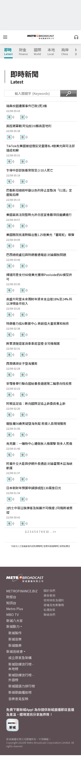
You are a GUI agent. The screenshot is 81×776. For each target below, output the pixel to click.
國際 (37, 52)
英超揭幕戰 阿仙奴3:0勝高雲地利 (28, 126)
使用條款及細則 (54, 600)
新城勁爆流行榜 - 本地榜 (21, 666)
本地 (51, 52)
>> (54, 531)
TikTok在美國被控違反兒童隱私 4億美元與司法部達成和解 (40, 148)
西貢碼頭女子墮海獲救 (21, 363)
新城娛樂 (15, 645)
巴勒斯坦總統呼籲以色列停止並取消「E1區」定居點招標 (39, 192)
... (50, 531)
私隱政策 (49, 610)
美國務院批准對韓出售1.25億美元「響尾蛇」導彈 (40, 234)
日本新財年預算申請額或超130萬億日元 (33, 488)
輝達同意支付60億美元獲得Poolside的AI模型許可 (39, 276)
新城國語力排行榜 (21, 685)
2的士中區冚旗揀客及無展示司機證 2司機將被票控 (39, 510)
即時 (8, 52)
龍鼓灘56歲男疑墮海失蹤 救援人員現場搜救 (36, 423)
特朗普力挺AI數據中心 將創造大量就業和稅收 (37, 323)
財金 (23, 52)
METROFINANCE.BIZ (22, 590)
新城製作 (15, 632)
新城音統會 (14, 651)
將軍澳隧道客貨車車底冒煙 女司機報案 (33, 343)
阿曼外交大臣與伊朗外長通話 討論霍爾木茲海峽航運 (39, 465)
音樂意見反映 (18, 698)
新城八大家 (14, 620)
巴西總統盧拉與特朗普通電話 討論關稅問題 (36, 254)
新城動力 (13, 626)
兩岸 (65, 52)
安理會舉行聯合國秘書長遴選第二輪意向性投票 (39, 383)
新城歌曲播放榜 (20, 692)
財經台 (11, 596)
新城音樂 (15, 639)
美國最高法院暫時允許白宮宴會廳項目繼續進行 (39, 214)
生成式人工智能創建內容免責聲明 (26, 546)
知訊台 (11, 602)
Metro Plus (14, 608)
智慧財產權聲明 (51, 546)
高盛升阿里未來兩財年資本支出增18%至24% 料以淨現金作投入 (39, 301)
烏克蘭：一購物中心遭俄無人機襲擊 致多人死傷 (39, 443)
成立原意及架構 (20, 657)
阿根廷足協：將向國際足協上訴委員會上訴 (35, 403)
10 (47, 531)
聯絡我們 (49, 614)
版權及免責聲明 (54, 605)
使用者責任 (65, 546)
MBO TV (12, 614)
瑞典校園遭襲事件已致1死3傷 (26, 106)
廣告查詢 (49, 595)
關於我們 (49, 590)
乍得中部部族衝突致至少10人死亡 (29, 170)
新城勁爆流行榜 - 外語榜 (21, 677)
